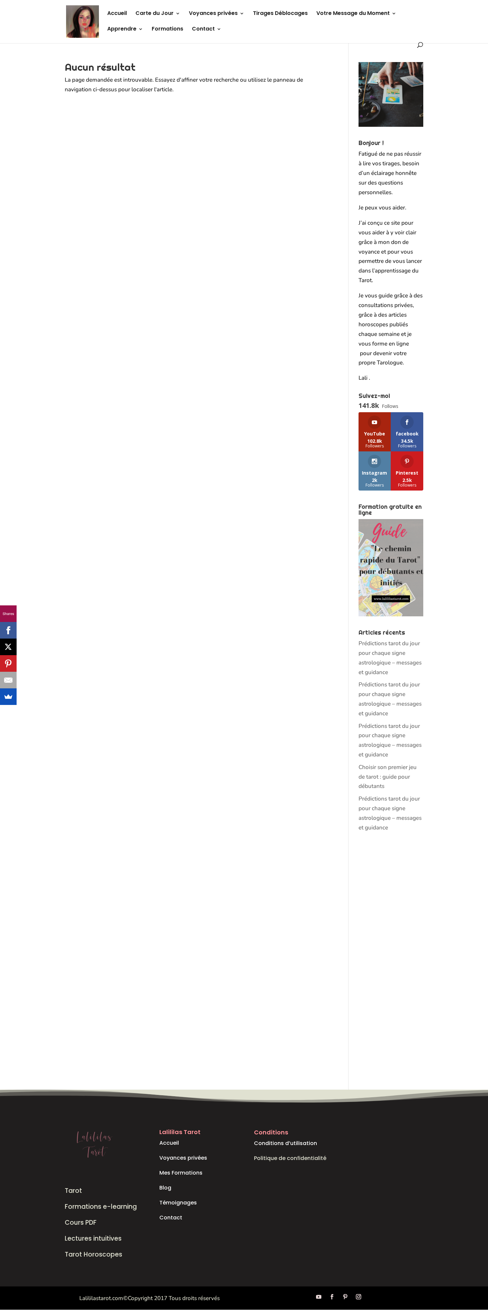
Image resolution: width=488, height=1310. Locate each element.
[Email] (8, 680)
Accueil (117, 14)
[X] (8, 647)
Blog (165, 1188)
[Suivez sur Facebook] (332, 1296)
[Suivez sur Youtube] (318, 1296)
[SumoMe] (8, 696)
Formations (167, 30)
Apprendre (121, 30)
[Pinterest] (8, 663)
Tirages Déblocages (280, 14)
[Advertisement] (391, 961)
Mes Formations (181, 1173)
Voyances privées (213, 14)
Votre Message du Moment (353, 14)
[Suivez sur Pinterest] (345, 1296)
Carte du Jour (154, 14)
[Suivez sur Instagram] (358, 1296)
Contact (203, 30)
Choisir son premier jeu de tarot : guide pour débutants (388, 776)
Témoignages (178, 1202)
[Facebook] (8, 630)
